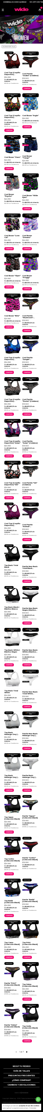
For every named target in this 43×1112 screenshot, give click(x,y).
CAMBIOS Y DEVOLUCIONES (21, 1085)
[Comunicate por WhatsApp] (38, 1099)
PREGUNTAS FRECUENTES (21, 1075)
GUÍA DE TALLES (21, 1071)
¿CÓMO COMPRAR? (21, 1080)
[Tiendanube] (21, 1093)
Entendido (32, 1108)
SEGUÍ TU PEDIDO (22, 1066)
